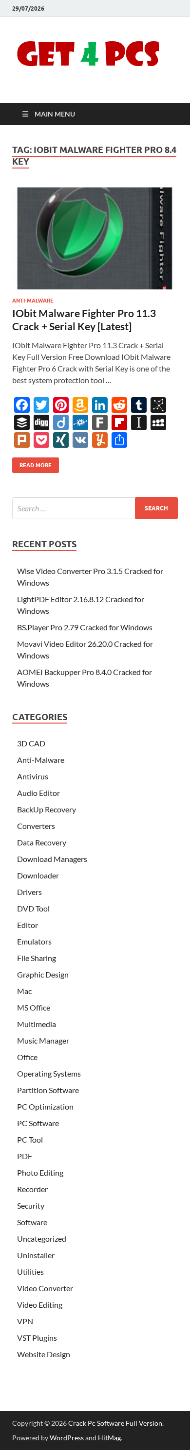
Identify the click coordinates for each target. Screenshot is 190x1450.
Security (30, 1205)
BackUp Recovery (46, 809)
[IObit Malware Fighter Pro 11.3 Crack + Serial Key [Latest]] (95, 238)
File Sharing (36, 957)
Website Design (43, 1354)
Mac (24, 990)
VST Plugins (37, 1337)
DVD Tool (33, 908)
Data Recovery (41, 842)
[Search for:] (95, 508)
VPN (25, 1321)
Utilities (30, 1271)
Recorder (32, 1189)
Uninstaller (36, 1255)
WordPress (67, 1437)
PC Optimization (45, 1106)
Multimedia (36, 1023)
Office (27, 1057)
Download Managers (52, 858)
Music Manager (43, 1040)
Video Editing (39, 1304)
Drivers (29, 891)
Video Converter (45, 1288)
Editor (27, 924)
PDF (24, 1156)
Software (32, 1222)
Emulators (34, 941)
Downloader (38, 875)
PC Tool (30, 1139)
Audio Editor (38, 792)
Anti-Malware (33, 300)
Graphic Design (43, 974)
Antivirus (32, 776)
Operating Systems (49, 1073)
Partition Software (48, 1090)
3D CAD (31, 743)
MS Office (33, 1007)
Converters (36, 825)
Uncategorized (41, 1238)
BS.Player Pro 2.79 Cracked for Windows (84, 627)
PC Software (38, 1123)
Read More (32, 463)
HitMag (109, 1437)
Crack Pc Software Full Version (115, 1423)
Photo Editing (40, 1172)
